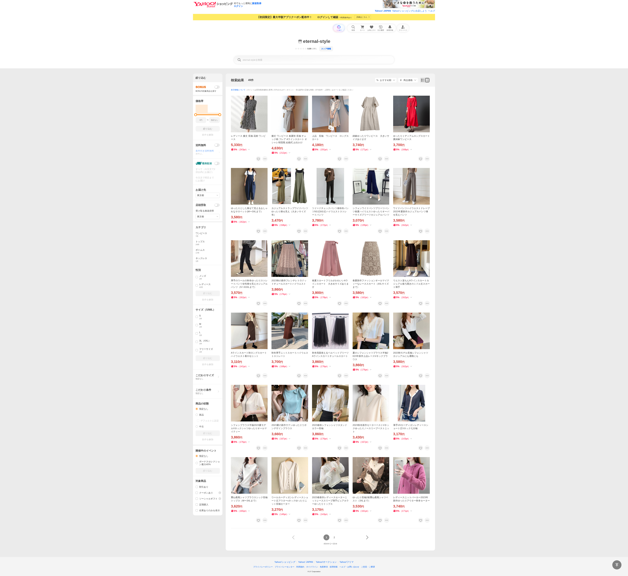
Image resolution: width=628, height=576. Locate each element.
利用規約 (300, 567)
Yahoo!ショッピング (284, 562)
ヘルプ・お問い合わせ (349, 567)
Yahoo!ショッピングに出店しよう (409, 10)
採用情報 (334, 567)
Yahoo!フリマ (347, 562)
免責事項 (324, 567)
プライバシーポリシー (263, 567)
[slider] (195, 114)
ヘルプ (431, 10)
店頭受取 (201, 205)
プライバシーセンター (284, 567)
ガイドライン (312, 567)
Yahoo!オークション (326, 562)
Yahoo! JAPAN (383, 10)
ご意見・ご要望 (368, 567)
